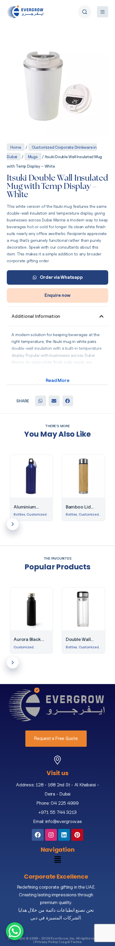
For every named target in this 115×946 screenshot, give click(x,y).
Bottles (19, 514)
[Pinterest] (77, 835)
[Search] (84, 11)
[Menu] (102, 11)
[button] (40, 401)
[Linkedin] (64, 835)
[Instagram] (51, 835)
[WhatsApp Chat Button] (15, 931)
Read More (58, 380)
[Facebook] (38, 835)
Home (15, 147)
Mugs (33, 156)
